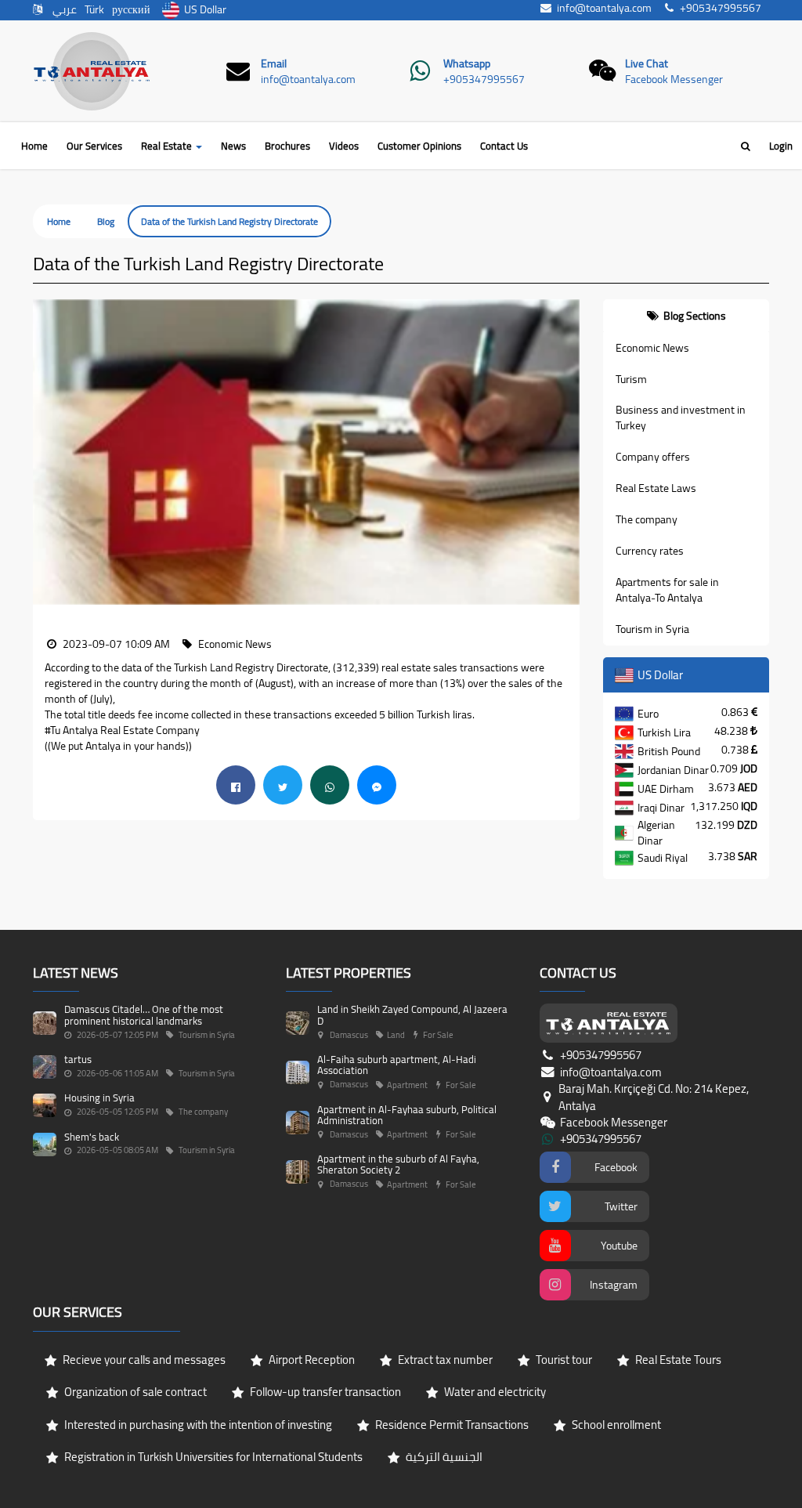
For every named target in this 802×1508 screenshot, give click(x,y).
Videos (344, 145)
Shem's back (91, 1136)
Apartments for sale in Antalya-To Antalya (667, 590)
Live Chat (646, 63)
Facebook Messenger (674, 79)
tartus (78, 1059)
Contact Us (504, 145)
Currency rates (650, 551)
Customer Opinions (419, 145)
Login (781, 145)
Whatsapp (466, 63)
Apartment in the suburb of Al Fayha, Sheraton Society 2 (398, 1164)
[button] (44, 452)
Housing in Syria (99, 1097)
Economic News (652, 348)
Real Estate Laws (656, 488)
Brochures (287, 145)
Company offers (653, 457)
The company (646, 519)
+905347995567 (484, 79)
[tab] (686, 315)
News (233, 145)
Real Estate (167, 145)
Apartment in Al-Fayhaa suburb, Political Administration (407, 1115)
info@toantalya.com (308, 79)
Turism (631, 379)
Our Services (94, 145)
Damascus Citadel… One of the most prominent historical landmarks (143, 1014)
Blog (105, 221)
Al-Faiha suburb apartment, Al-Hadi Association (396, 1064)
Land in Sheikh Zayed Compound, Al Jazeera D (412, 1014)
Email (274, 63)
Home (34, 145)
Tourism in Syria (652, 629)
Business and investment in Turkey (681, 418)
